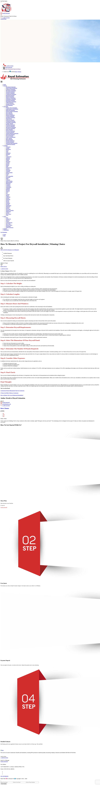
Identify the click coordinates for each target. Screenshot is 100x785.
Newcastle (8, 209)
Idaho (7, 178)
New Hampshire (9, 176)
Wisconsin (8, 170)
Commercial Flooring (10, 121)
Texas (7, 150)
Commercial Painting (10, 144)
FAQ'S (7, 221)
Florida (7, 173)
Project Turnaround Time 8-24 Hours (13, 69)
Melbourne (8, 211)
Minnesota (8, 183)
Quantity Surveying (10, 104)
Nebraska (8, 199)
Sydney (7, 212)
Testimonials (6, 230)
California (8, 197)
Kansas (7, 200)
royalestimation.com (6, 404)
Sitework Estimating (10, 134)
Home (4, 84)
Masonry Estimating (10, 115)
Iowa (7, 155)
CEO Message (9, 222)
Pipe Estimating (9, 113)
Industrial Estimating (10, 100)
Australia (8, 171)
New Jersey (8, 214)
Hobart (7, 165)
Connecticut (8, 156)
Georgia (7, 194)
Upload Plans (3, 19)
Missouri (8, 159)
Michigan (8, 206)
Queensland (8, 187)
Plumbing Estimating (10, 124)
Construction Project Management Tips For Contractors (12, 390)
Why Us (8, 220)
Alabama (8, 157)
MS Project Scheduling (11, 90)
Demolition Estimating (11, 122)
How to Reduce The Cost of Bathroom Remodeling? (12, 395)
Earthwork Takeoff (10, 120)
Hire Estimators (9, 105)
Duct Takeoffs (9, 112)
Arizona (7, 168)
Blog (7, 217)
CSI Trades (5, 106)
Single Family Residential (11, 88)
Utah (7, 175)
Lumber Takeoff (9, 123)
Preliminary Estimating (11, 99)
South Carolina (9, 181)
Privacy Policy (9, 225)
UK (7, 193)
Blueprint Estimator (10, 95)
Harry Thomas (18, 71)
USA (7, 215)
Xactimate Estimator (10, 91)
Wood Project (9, 118)
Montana (8, 154)
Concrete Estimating (10, 126)
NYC (7, 192)
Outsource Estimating (10, 89)
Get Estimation (4, 232)
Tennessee (8, 146)
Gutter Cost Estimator (10, 137)
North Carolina (9, 172)
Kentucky (8, 177)
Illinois (7, 195)
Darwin (7, 164)
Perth (7, 166)
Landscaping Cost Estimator (12, 109)
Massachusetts (9, 182)
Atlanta (7, 160)
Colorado (8, 179)
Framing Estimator (10, 142)
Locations (5, 145)
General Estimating (10, 116)
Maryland (8, 161)
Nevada (7, 204)
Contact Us (8, 219)
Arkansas (8, 203)
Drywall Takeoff (9, 135)
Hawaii (7, 201)
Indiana (7, 208)
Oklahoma (8, 153)
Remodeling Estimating (11, 101)
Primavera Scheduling (10, 98)
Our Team (8, 223)
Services (5, 85)
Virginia (7, 162)
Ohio (7, 151)
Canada (7, 148)
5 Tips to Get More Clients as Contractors (9, 393)
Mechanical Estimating (11, 127)
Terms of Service (9, 227)
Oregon (7, 198)
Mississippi (8, 149)
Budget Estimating (10, 96)
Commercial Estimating (11, 94)
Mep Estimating (9, 139)
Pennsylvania (9, 167)
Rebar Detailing (9, 129)
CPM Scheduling (9, 102)
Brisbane (8, 189)
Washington (8, 205)
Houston (8, 190)
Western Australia (10, 210)
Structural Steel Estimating (11, 143)
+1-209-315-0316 (6, 405)
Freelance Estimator (10, 93)
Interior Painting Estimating (12, 111)
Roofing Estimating (10, 140)
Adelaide (8, 188)
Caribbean (8, 186)
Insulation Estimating (10, 117)
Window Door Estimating (11, 107)
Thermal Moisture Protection (12, 133)
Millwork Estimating (10, 110)
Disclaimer (8, 226)
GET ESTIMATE (4, 776)
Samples (5, 228)
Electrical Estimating (10, 131)
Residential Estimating (11, 87)
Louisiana (8, 184)
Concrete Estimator (10, 132)
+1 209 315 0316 (6, 17)
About (4, 216)
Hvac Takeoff (9, 138)
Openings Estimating (10, 128)
